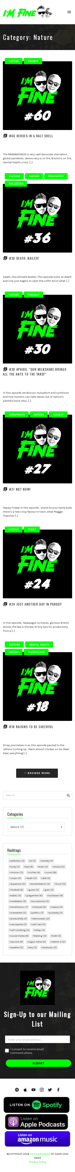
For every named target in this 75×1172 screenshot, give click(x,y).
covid (51, 872)
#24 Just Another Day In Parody (35, 604)
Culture (14, 176)
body (15, 866)
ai (33, 860)
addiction (18, 860)
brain (43, 866)
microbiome (40, 901)
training (40, 935)
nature (57, 906)
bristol (59, 866)
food (61, 883)
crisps (16, 878)
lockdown (55, 895)
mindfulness (19, 906)
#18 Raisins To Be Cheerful (31, 726)
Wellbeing (16, 183)
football (17, 889)
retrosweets (41, 918)
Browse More (38, 773)
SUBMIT (38, 1063)
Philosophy (56, 176)
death (32, 878)
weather (17, 947)
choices (17, 872)
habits (16, 895)
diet (46, 878)
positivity (56, 912)
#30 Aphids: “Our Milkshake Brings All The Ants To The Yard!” (34, 371)
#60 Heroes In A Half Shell (31, 135)
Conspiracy (17, 414)
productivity (19, 918)
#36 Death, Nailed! (24, 258)
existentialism (40, 883)
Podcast (34, 294)
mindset (39, 906)
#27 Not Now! (20, 489)
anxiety (47, 860)
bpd (29, 866)
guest (34, 889)
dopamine (18, 883)
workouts (49, 947)
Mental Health (39, 644)
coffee (34, 872)
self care (39, 924)
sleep (40, 930)
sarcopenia (19, 924)
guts (49, 889)
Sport (32, 529)
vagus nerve (37, 941)
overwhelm (18, 912)
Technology (36, 652)
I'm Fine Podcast (40, 1154)
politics (37, 912)
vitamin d (58, 941)
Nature (14, 61)
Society (33, 61)
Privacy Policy (37, 1162)
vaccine (17, 941)
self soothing (20, 930)
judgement (35, 895)
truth (56, 935)
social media (20, 935)
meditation (18, 901)
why (33, 947)
